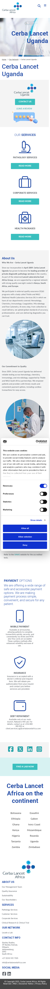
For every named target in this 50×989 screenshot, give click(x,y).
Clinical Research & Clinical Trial (15, 923)
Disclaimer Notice (26, 984)
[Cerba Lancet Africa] (11, 8)
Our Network (13, 60)
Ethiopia (15, 819)
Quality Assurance (9, 891)
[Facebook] (10, 749)
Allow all (25, 528)
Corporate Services (10, 919)
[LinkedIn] (29, 749)
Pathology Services (9, 910)
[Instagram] (39, 749)
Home (4, 60)
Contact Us (25, 102)
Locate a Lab (7, 933)
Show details (36, 520)
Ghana (15, 824)
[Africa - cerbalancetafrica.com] (19, 869)
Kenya (15, 830)
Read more (25, 166)
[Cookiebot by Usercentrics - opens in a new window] (36, 441)
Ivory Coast (34, 824)
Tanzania (16, 841)
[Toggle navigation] (45, 5)
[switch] (43, 494)
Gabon (34, 819)
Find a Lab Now (25, 767)
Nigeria (16, 836)
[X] (20, 749)
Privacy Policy (41, 984)
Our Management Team (12, 887)
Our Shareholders (9, 900)
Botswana (16, 813)
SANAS (17, 555)
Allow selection (25, 537)
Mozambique (34, 830)
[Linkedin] (9, 974)
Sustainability (7, 896)
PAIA (15, 984)
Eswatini (34, 813)
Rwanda (34, 836)
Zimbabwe (34, 847)
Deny (25, 545)
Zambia (16, 847)
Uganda (34, 841)
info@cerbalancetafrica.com (14, 963)
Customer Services (9, 914)
